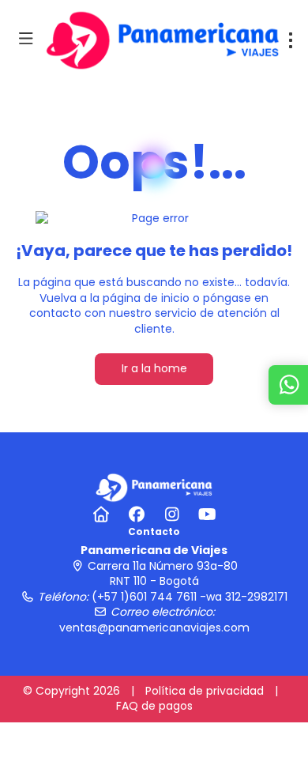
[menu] (290, 40)
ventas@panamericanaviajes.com (154, 627)
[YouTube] (207, 514)
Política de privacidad (204, 691)
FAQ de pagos (154, 706)
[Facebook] (136, 514)
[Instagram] (172, 514)
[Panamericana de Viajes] (154, 487)
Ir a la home (154, 368)
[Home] (101, 514)
